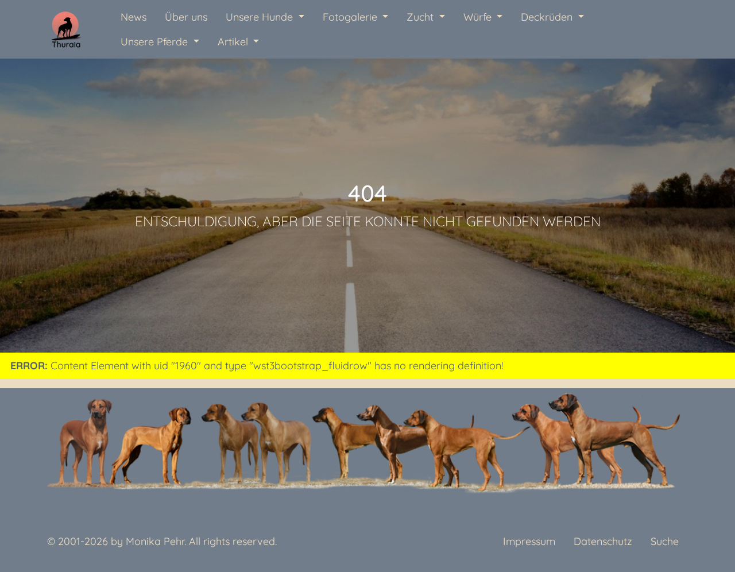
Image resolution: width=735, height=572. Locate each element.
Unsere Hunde (261, 17)
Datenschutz (603, 541)
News (133, 17)
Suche (665, 541)
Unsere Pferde (156, 41)
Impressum (529, 541)
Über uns (186, 17)
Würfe (478, 17)
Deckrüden (548, 17)
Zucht (421, 17)
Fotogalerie (351, 17)
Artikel (234, 41)
